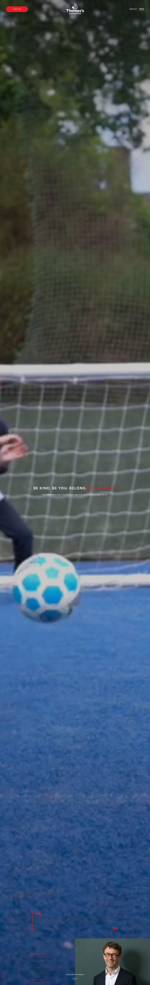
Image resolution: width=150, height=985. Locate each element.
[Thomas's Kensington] (75, 9)
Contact (133, 9)
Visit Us (17, 9)
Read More (37, 980)
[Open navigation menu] (141, 9)
